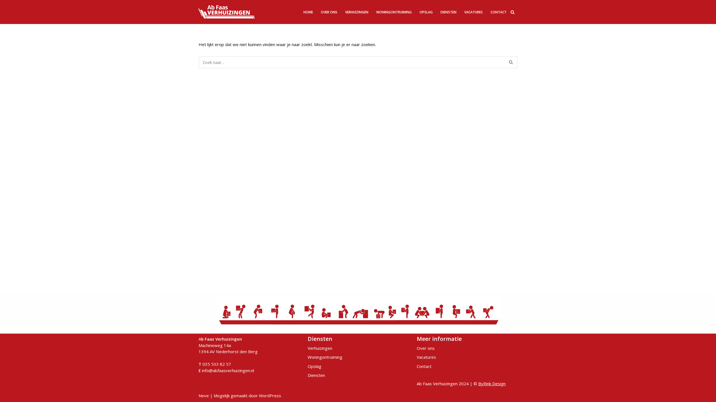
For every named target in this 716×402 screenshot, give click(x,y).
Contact (499, 12)
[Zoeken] (512, 12)
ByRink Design (492, 383)
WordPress (270, 395)
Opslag (426, 12)
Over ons (329, 12)
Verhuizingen (356, 12)
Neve (204, 395)
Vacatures (473, 12)
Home (308, 12)
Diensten (448, 12)
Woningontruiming (394, 12)
